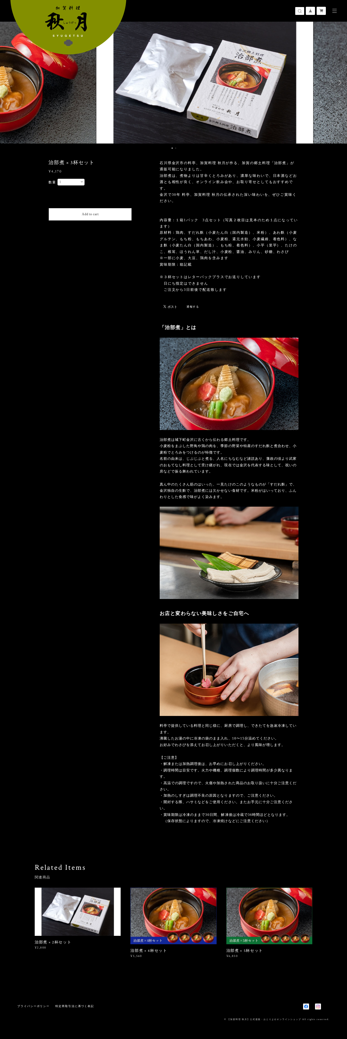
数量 (52, 182)
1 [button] (172, 148)
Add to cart (90, 214)
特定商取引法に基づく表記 (74, 1006)
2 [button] (175, 148)
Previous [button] (8, 82)
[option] (173, 83)
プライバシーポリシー (33, 1006)
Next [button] (339, 82)
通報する (193, 306)
